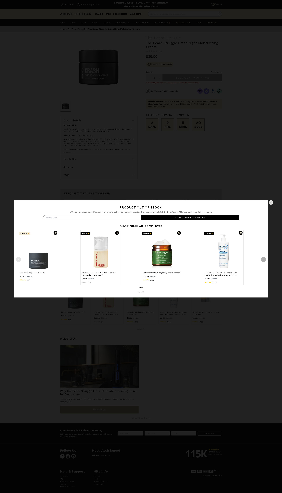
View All (141, 292)
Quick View (38, 266)
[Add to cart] (55, 233)
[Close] (271, 202)
